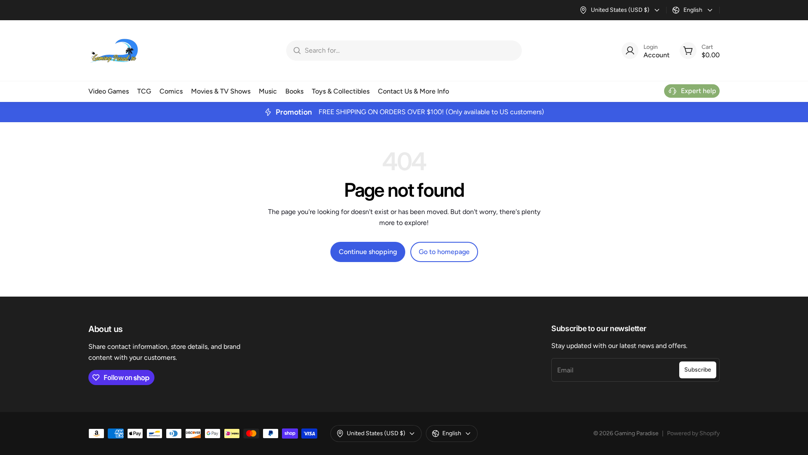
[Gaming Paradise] (113, 50)
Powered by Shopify (693, 433)
